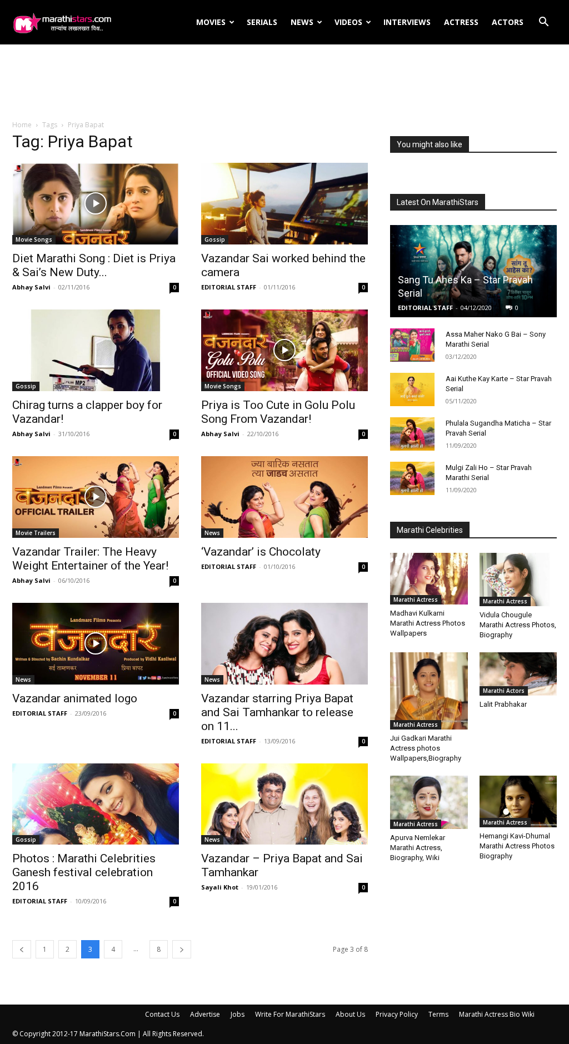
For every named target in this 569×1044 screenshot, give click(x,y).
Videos (348, 22)
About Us (350, 1014)
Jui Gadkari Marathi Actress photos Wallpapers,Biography (425, 748)
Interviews (407, 22)
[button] (543, 23)
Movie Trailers (36, 533)
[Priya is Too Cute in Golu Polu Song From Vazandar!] (284, 350)
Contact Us (162, 1014)
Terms (438, 1014)
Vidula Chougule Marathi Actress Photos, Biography (518, 625)
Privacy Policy (397, 1014)
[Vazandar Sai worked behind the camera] (284, 203)
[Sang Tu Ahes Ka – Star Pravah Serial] (473, 271)
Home (22, 124)
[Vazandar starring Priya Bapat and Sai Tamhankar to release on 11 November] (284, 644)
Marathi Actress (415, 599)
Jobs (237, 1014)
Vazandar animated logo (74, 698)
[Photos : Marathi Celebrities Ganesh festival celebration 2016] (95, 804)
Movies (211, 22)
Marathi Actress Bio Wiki (497, 1014)
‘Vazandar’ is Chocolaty (261, 551)
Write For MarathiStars (290, 1014)
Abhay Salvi (31, 287)
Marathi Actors (504, 691)
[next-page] (181, 949)
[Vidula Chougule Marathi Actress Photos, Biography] (518, 579)
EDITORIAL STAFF (228, 287)
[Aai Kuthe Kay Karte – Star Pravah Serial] (412, 389)
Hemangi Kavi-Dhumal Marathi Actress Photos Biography (517, 846)
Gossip (214, 239)
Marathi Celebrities (430, 530)
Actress (461, 22)
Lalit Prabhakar (503, 704)
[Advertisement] (284, 83)
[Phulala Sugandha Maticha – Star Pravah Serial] (412, 434)
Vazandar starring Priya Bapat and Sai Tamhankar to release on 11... (277, 712)
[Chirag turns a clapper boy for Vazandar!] (95, 350)
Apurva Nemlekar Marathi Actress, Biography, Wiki (417, 847)
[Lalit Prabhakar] (518, 674)
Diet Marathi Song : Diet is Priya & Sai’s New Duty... (94, 265)
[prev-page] (21, 949)
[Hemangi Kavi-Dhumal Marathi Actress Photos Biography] (518, 801)
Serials (262, 22)
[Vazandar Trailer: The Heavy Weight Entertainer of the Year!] (95, 497)
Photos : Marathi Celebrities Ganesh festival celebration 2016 (84, 872)
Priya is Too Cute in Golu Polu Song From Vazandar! (278, 412)
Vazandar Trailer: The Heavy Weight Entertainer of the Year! (90, 558)
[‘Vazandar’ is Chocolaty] (284, 497)
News (302, 22)
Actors (507, 22)
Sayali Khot (219, 887)
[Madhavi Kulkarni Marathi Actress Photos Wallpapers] (429, 579)
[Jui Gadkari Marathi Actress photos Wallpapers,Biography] (429, 691)
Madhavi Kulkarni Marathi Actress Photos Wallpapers (427, 623)
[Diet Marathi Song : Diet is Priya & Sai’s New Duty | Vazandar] (95, 203)
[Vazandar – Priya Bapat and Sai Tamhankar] (284, 804)
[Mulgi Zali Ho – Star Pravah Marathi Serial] (412, 478)
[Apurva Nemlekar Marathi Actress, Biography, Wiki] (429, 802)
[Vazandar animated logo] (95, 644)
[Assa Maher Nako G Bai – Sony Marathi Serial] (412, 345)
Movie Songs (34, 239)
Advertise (205, 1014)
